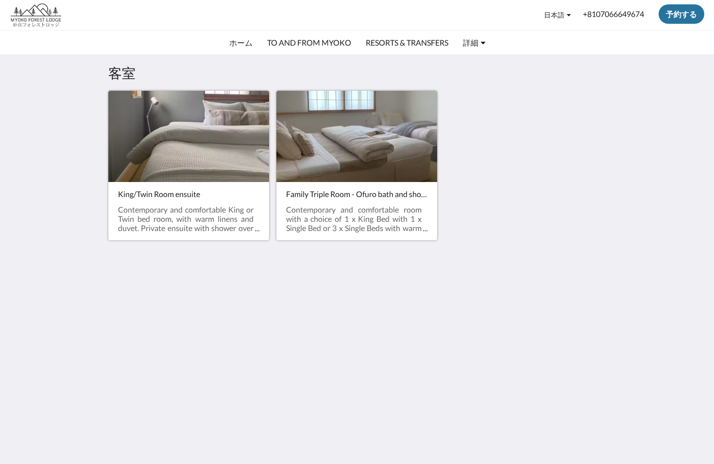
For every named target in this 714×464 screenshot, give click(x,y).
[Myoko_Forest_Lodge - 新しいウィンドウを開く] (596, 307)
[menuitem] (241, 43)
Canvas (593, 376)
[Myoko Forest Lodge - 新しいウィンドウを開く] (569, 307)
